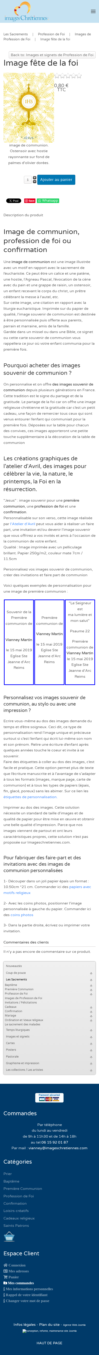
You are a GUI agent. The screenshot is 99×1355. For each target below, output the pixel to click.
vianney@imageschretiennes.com (58, 1148)
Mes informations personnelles (29, 1289)
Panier (14, 1277)
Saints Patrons (16, 1225)
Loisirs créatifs (16, 1211)
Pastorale (12, 1056)
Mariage (10, 1015)
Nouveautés (14, 966)
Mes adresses (19, 1271)
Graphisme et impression (22, 1063)
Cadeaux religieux (19, 1218)
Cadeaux (10, 1006)
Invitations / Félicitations (21, 1002)
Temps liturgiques (18, 1030)
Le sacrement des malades (22, 1024)
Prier (7, 1174)
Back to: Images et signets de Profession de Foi (52, 55)
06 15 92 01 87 (54, 1142)
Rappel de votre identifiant (26, 1295)
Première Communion (19, 989)
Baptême (11, 985)
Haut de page (49, 1343)
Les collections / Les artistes (24, 1069)
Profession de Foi (16, 993)
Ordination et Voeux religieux (24, 1020)
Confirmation (13, 1011)
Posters (11, 1049)
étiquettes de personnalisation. (30, 797)
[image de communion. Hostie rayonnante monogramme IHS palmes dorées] (28, 107)
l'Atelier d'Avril (22, 524)
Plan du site (49, 1324)
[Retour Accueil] (26, 11)
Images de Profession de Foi (23, 998)
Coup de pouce (16, 973)
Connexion (17, 1265)
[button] (93, 11)
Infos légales (25, 1324)
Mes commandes (21, 1283)
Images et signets (17, 1036)
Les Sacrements (16, 979)
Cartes (10, 1043)
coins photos (22, 915)
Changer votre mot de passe (27, 1301)
